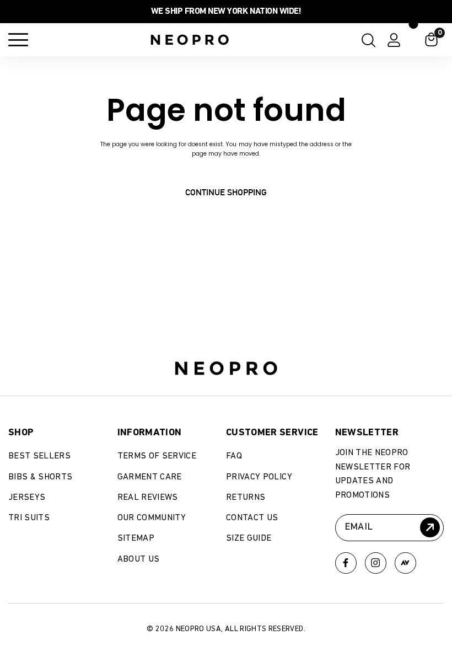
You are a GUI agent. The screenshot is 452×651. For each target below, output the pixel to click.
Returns (245, 497)
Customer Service (272, 432)
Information (149, 432)
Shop (21, 432)
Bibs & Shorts (40, 477)
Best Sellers (39, 456)
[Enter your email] (430, 527)
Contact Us (252, 518)
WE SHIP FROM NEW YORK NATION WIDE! (226, 11)
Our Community (151, 518)
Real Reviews (147, 497)
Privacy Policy (259, 477)
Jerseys (26, 497)
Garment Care (149, 477)
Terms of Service (157, 456)
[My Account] (394, 39)
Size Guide (249, 538)
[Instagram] (375, 563)
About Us (138, 559)
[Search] (365, 39)
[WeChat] (405, 563)
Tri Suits (29, 518)
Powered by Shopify (70, 599)
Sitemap (135, 538)
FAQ (234, 456)
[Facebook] (346, 563)
